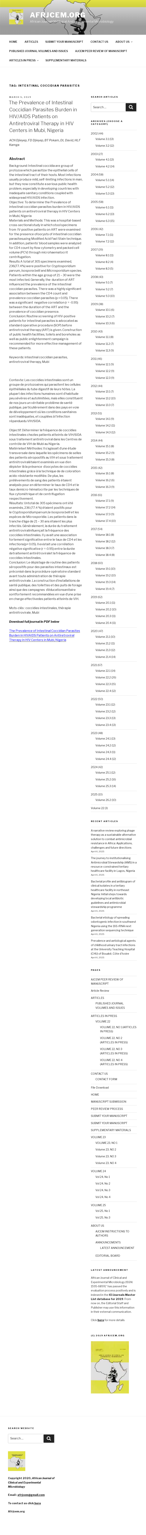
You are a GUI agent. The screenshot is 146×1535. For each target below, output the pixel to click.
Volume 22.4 (103, 690)
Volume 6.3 (102, 220)
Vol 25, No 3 (102, 1217)
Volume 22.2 (103, 677)
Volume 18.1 (102, 534)
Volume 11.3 (102, 350)
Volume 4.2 (102, 166)
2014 (94, 440)
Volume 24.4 (103, 758)
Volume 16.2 (103, 480)
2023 (94, 733)
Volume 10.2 (103, 316)
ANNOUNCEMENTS (108, 1242)
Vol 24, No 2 (102, 1183)
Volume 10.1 (102, 309)
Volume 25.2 (103, 779)
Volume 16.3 (103, 486)
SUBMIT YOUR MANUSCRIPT (64, 41)
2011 (94, 358)
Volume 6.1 (102, 207)
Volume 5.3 (102, 193)
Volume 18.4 (103, 554)
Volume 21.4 (103, 656)
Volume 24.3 (103, 752)
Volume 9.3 (102, 296)
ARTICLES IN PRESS (22, 60)
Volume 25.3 (103, 786)
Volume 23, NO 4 (105, 1163)
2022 (94, 699)
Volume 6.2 (102, 214)
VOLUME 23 (98, 1137)
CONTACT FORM (106, 1079)
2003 (94, 154)
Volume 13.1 (102, 391)
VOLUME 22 (102, 1021)
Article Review (100, 990)
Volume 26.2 (103, 800)
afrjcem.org (58, 15)
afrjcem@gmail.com (31, 1494)
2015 (94, 467)
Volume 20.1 (103, 602)
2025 (94, 794)
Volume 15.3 (103, 459)
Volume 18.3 (103, 548)
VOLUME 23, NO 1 (106, 1142)
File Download (100, 1087)
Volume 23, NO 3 (105, 1156)
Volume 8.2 (102, 261)
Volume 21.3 (102, 650)
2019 (94, 597)
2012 (94, 386)
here (37, 1503)
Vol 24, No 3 (102, 1190)
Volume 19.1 (102, 568)
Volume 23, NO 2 (105, 1149)
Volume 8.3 (102, 268)
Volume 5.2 (102, 186)
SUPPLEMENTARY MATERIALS (65, 60)
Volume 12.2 (102, 371)
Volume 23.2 (103, 711)
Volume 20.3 (103, 616)
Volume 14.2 (103, 425)
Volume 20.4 (103, 622)
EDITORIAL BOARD (107, 1255)
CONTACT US (99, 41)
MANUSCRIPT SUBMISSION (108, 1101)
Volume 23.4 (103, 724)
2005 (94, 201)
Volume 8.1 (102, 255)
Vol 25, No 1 (102, 1210)
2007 (94, 249)
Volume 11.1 (102, 337)
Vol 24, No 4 (102, 1197)
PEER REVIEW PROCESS (107, 1108)
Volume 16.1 (102, 473)
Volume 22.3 (103, 684)
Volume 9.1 (102, 282)
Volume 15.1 (102, 446)
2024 (94, 767)
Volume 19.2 (103, 575)
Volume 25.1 (103, 772)
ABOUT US (122, 41)
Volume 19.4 (103, 588)
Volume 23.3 (103, 718)
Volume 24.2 (103, 745)
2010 (94, 331)
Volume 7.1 (102, 234)
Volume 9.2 (102, 289)
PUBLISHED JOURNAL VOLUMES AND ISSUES (38, 51)
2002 (94, 133)
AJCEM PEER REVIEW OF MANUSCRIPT (101, 51)
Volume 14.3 (103, 432)
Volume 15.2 (103, 452)
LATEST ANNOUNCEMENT (117, 1247)
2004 (94, 174)
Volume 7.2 (102, 241)
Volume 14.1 (102, 418)
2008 (94, 277)
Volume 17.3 (102, 514)
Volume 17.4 (103, 520)
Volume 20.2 (103, 609)
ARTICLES (31, 41)
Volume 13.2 (102, 398)
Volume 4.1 (102, 159)
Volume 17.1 (102, 500)
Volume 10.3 (103, 323)
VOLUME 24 (98, 1171)
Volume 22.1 (102, 670)
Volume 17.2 (102, 507)
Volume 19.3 (103, 582)
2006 (94, 229)
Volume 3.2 (102, 145)
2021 (94, 665)
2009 (94, 304)
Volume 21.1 (102, 636)
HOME (13, 41)
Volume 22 (97, 808)
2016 (94, 495)
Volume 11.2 (102, 343)
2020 (94, 631)
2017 (94, 529)
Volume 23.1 (102, 704)
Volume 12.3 (102, 377)
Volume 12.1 (102, 364)
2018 (94, 563)
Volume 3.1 (102, 139)
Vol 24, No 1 (102, 1176)
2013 (94, 413)
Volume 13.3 (102, 405)
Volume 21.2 (102, 643)
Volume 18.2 (103, 541)
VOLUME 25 (98, 1205)
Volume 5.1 (102, 180)
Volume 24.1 (103, 738)
